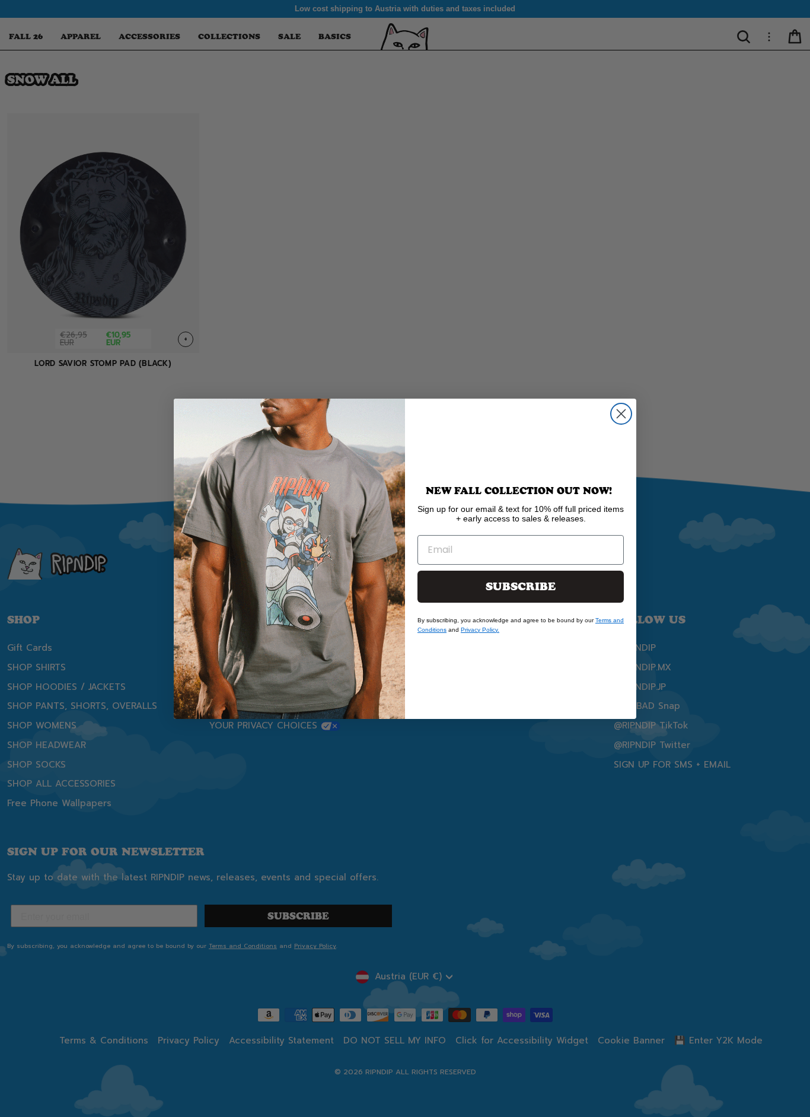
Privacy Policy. (480, 629)
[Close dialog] (621, 413)
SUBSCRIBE (521, 586)
